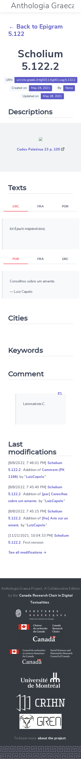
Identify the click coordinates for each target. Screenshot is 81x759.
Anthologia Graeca (43, 6)
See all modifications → (28, 552)
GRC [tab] (16, 206)
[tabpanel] (40, 234)
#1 (60, 393)
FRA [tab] (40, 206)
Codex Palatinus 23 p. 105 (38, 149)
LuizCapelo (35, 477)
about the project (52, 738)
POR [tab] (65, 206)
